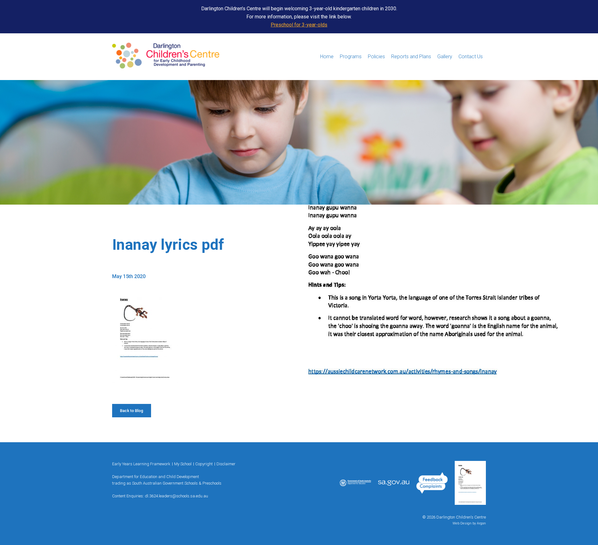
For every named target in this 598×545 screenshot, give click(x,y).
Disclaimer (225, 464)
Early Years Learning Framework (141, 464)
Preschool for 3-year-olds (299, 25)
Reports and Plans (411, 56)
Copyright (204, 464)
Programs (351, 56)
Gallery (444, 56)
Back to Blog (131, 410)
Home (327, 56)
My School (183, 464)
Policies (376, 56)
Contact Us (470, 56)
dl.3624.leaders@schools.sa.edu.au (176, 496)
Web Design (462, 523)
